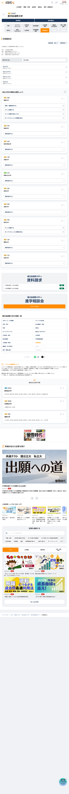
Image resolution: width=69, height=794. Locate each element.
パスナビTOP (4, 615)
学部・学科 (5, 324)
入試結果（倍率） (7, 342)
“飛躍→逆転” (8, 538)
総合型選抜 (5, 339)
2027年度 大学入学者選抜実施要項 (49, 538)
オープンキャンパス (7, 331)
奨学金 (37, 328)
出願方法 (63, 538)
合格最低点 (38, 342)
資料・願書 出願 (7, 350)
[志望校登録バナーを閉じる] (66, 778)
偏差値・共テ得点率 (7, 346)
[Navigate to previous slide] (32, 498)
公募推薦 (15, 541)
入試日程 (37, 335)
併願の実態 (63, 541)
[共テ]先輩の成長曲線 (33, 538)
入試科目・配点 (6, 335)
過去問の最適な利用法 (20, 538)
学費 (4, 328)
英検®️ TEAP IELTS (40, 331)
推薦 (21, 541)
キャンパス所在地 (39, 320)
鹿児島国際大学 (15, 15)
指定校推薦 (8, 541)
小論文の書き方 (41, 541)
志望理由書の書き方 (30, 541)
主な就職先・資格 (39, 324)
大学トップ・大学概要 (8, 320)
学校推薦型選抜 (39, 339)
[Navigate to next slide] (37, 498)
